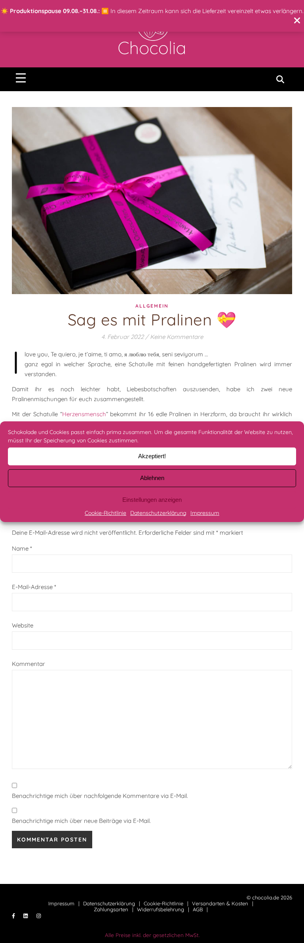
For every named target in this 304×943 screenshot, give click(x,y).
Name (22, 548)
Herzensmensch (84, 414)
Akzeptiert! (152, 456)
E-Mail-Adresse (34, 587)
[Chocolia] (152, 33)
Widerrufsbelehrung (160, 909)
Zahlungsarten (111, 909)
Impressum (204, 512)
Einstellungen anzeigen (152, 499)
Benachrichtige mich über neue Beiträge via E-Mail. (81, 820)
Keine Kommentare (176, 336)
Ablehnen (152, 477)
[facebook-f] (14, 916)
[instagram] (38, 916)
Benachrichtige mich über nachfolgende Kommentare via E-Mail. (100, 796)
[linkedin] (26, 916)
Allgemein (152, 306)
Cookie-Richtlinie (105, 512)
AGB (198, 909)
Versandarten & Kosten (220, 903)
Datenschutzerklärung (158, 512)
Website (22, 625)
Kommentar (28, 664)
